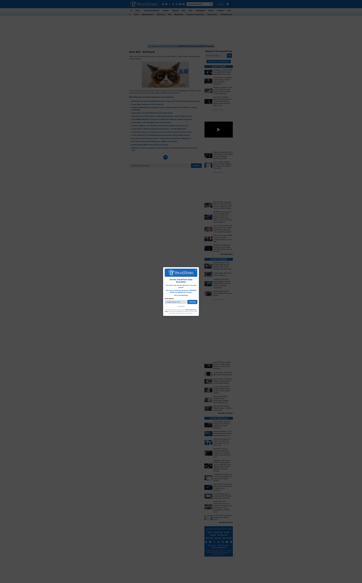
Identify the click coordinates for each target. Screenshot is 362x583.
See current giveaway (181, 295)
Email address (169, 298)
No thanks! (181, 306)
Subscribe (192, 302)
